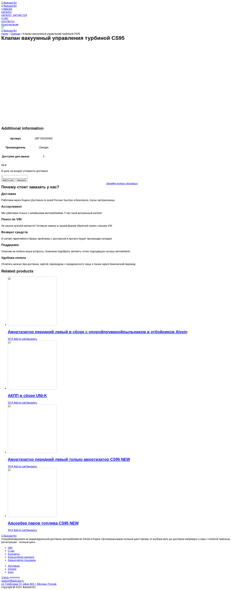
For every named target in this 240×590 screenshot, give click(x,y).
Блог (11, 572)
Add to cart (8, 180)
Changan (15, 33)
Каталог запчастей (14, 15)
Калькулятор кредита (21, 557)
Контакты (7, 21)
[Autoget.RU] (9, 2)
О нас (4, 18)
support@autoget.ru (12, 580)
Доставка (14, 565)
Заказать (21, 180)
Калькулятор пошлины (22, 560)
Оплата (12, 569)
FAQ (10, 547)
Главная (6, 9)
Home (4, 33)
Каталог (6, 12)
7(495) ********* (10, 577)
